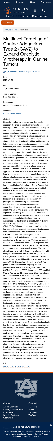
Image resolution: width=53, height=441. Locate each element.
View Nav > (7, 22)
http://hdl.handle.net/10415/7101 (16, 366)
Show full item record (12, 113)
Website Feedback (11, 415)
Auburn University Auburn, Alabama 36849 (13, 408)
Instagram (32, 412)
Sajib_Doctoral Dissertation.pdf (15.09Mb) (22, 71)
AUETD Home (11, 29)
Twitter (31, 409)
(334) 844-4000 (9, 412)
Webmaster (8, 417)
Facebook (32, 406)
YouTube (32, 415)
